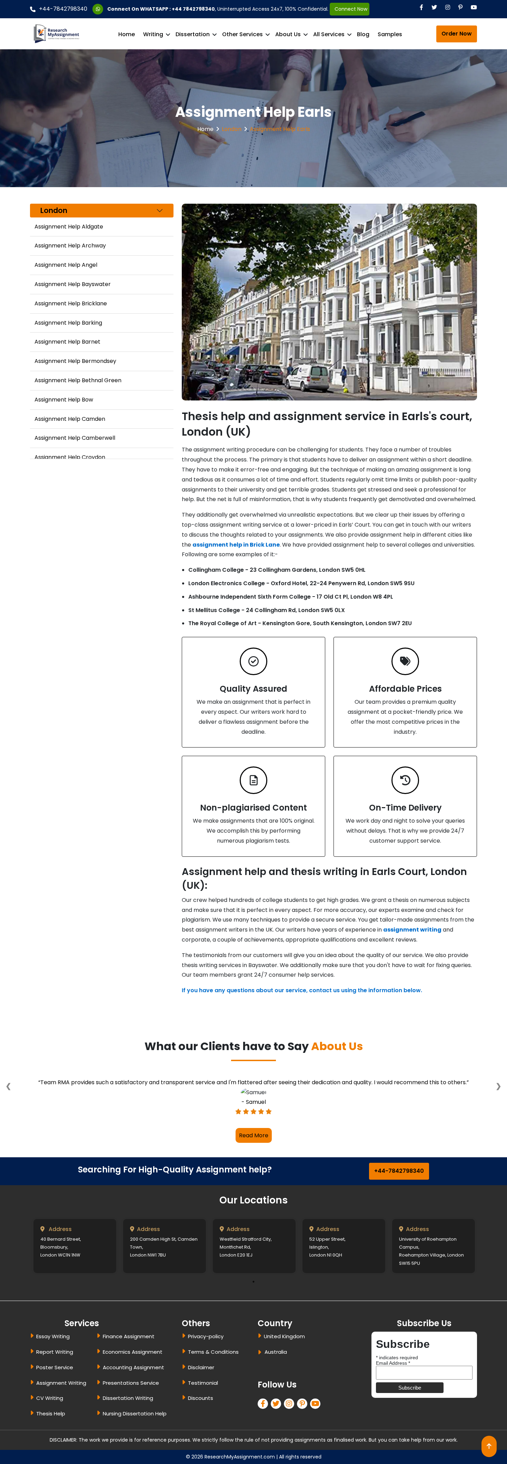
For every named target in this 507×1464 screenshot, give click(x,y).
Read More (253, 1163)
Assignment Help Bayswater (72, 284)
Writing (153, 34)
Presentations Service (131, 1410)
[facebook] (264, 1431)
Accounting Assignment (133, 1395)
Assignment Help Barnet (67, 342)
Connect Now (349, 9)
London (231, 129)
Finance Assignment (129, 1364)
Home (126, 34)
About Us (288, 34)
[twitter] (277, 1431)
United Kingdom (284, 1364)
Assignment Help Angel (65, 265)
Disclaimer (201, 1395)
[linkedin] (290, 1431)
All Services (329, 34)
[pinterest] (303, 1431)
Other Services (242, 34)
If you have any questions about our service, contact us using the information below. (302, 990)
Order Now (456, 34)
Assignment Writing (61, 1410)
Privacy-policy (205, 1364)
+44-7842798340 (63, 9)
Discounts (200, 1425)
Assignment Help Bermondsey (75, 361)
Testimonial (203, 1410)
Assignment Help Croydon (69, 457)
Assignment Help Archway (70, 246)
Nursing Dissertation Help (135, 1441)
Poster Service (54, 1395)
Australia (276, 1379)
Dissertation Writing (128, 1425)
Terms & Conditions (213, 1379)
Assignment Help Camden (69, 419)
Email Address (393, 1390)
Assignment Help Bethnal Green (77, 380)
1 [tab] (253, 1308)
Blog (363, 34)
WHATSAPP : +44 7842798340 (177, 9)
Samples (390, 34)
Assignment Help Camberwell (74, 438)
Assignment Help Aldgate (68, 227)
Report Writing (54, 1379)
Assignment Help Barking (68, 323)
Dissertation (193, 34)
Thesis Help (50, 1441)
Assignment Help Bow (63, 400)
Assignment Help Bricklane (70, 303)
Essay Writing (53, 1364)
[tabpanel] (74, 1273)
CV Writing (49, 1425)
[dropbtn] (261, 1381)
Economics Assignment (132, 1379)
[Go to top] (489, 1446)
